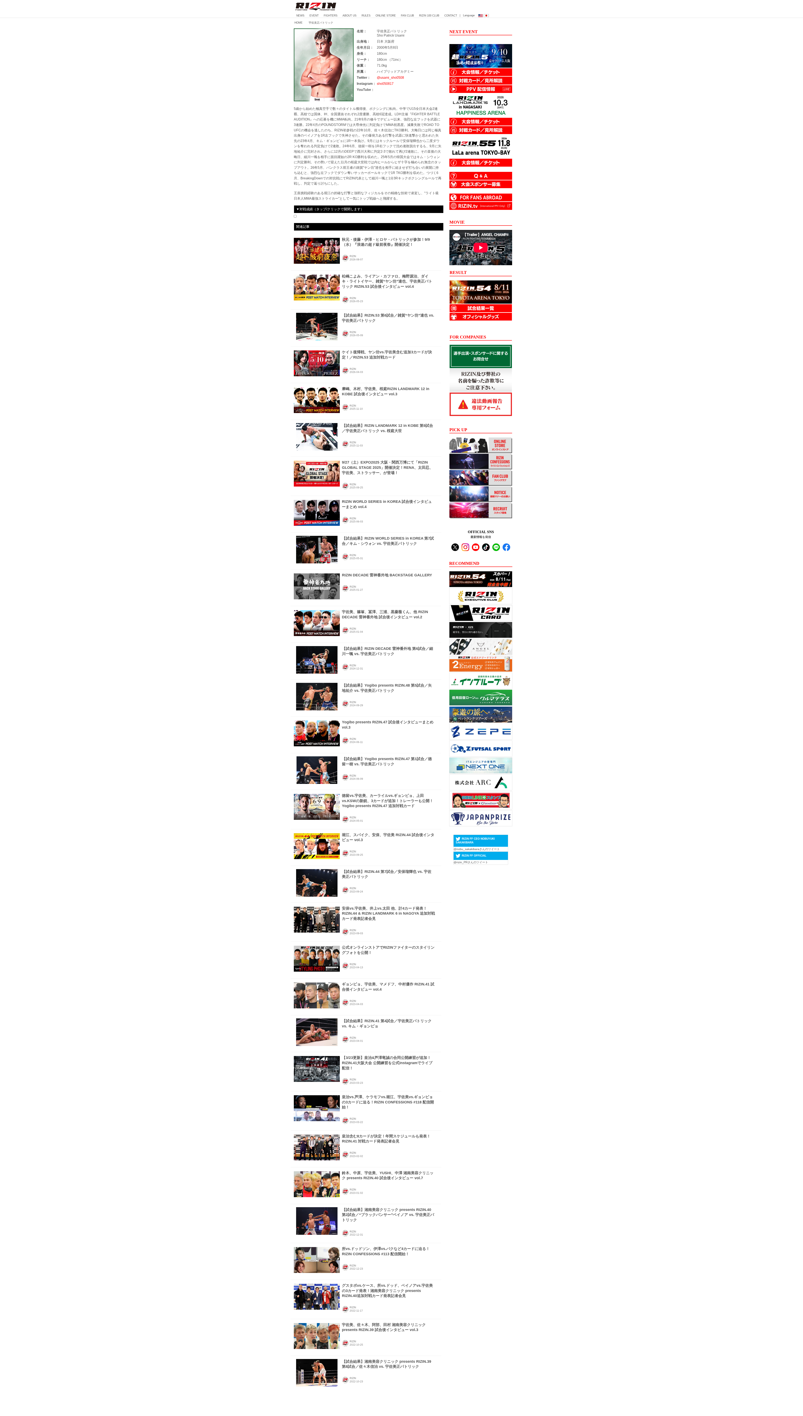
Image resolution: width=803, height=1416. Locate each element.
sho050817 (385, 83)
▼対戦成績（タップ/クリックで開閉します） (330, 209)
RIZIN (353, 256)
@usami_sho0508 (390, 77)
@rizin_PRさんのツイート (471, 862)
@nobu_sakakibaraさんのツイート (477, 849)
